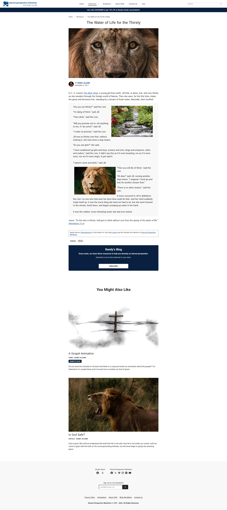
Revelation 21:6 (76, 223)
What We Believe (126, 497)
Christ (80, 241)
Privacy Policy (90, 497)
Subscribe (113, 266)
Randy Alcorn (83, 83)
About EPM (120, 4)
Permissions (101, 497)
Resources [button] (92, 4)
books (114, 232)
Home (81, 4)
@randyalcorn (86, 232)
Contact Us (133, 4)
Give (143, 4)
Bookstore (107, 4)
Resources (80, 17)
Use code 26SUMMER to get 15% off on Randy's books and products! (113, 10)
